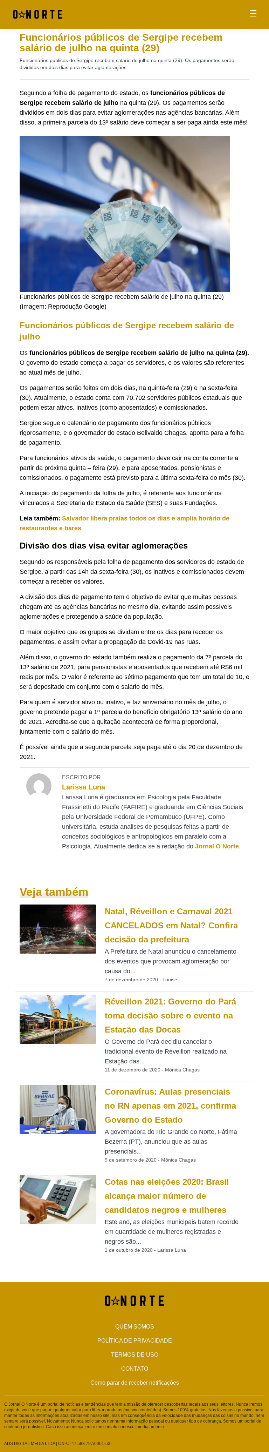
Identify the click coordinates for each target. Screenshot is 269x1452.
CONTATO (134, 1369)
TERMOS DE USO (134, 1355)
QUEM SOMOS (134, 1327)
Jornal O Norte (217, 846)
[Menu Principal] (253, 14)
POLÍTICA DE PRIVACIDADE (134, 1341)
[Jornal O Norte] (38, 14)
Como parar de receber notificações (134, 1383)
